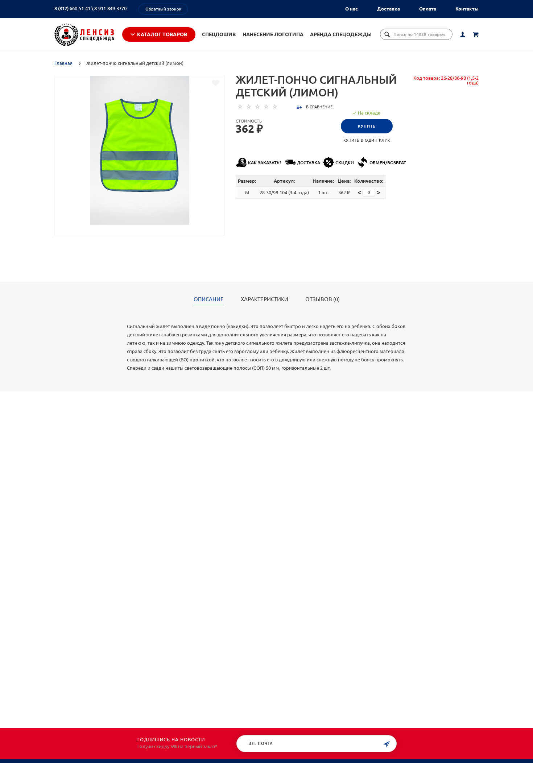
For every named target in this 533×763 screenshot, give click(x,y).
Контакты (467, 8)
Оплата (427, 8)
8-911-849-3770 (110, 8)
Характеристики (264, 299)
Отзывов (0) (322, 299)
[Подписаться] (387, 744)
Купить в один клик (367, 140)
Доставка (388, 8)
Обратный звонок (163, 9)
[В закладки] (215, 83)
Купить (367, 126)
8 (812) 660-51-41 (72, 8)
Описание (209, 299)
